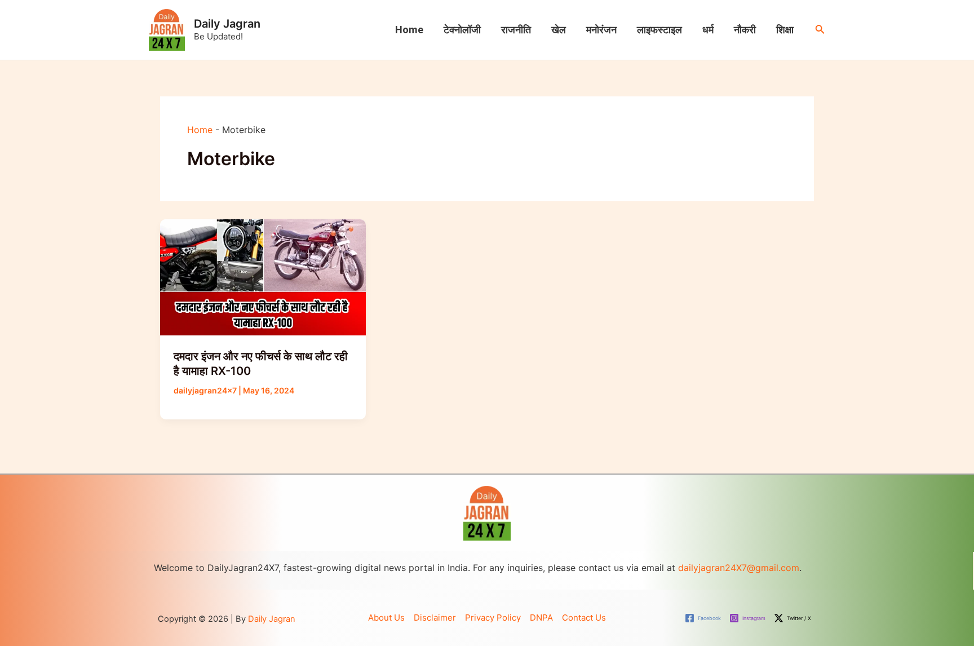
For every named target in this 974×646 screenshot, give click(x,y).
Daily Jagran (227, 23)
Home (409, 30)
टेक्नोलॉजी (462, 30)
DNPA (541, 617)
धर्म (708, 30)
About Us (386, 617)
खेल (558, 30)
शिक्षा (785, 30)
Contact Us (584, 617)
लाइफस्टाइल (659, 30)
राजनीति (516, 30)
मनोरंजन (601, 30)
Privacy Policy (493, 617)
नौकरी (745, 30)
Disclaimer (435, 617)
